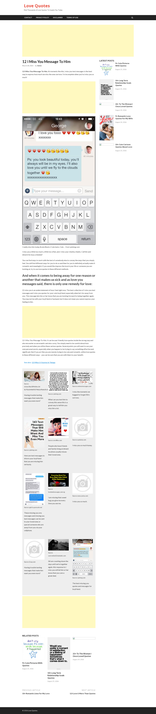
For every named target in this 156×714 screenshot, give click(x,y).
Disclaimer (58, 17)
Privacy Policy (42, 17)
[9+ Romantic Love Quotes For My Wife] (106, 140)
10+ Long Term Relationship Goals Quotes (56, 675)
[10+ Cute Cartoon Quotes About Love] (106, 145)
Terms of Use (72, 17)
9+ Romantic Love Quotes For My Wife (124, 117)
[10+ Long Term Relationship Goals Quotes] (59, 670)
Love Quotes (37, 6)
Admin (39, 66)
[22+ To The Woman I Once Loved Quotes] (84, 639)
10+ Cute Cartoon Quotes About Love (123, 145)
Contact (28, 17)
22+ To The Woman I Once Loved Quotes (82, 654)
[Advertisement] (78, 41)
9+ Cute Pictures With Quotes (122, 64)
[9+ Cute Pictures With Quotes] (33, 660)
